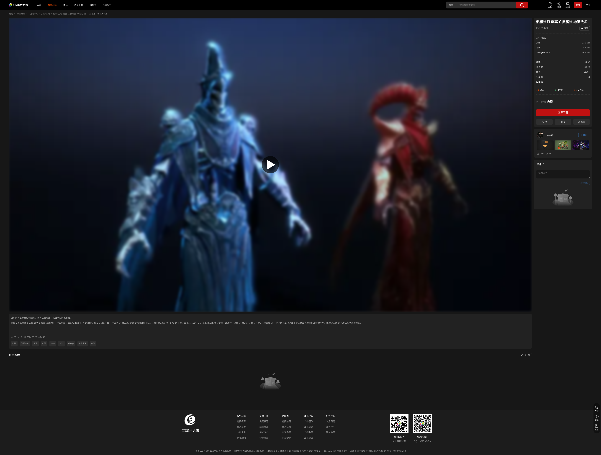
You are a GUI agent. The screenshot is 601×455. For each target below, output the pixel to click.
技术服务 (107, 5)
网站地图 (330, 432)
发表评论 (584, 183)
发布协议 (308, 438)
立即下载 (563, 112)
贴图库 (93, 5)
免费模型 (241, 421)
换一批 (527, 355)
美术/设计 (264, 432)
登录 (578, 5)
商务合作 (330, 427)
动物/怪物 (241, 438)
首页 (39, 5)
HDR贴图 (286, 432)
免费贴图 (286, 421)
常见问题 (330, 421)
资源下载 (78, 5)
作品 (65, 5)
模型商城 (52, 5)
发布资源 (308, 427)
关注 (585, 135)
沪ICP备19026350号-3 (395, 451)
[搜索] (522, 5)
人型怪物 (45, 14)
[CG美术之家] (18, 5)
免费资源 (263, 421)
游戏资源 (263, 438)
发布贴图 (308, 432)
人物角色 (33, 14)
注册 (588, 5)
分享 (583, 122)
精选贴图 (286, 427)
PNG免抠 (286, 438)
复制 (586, 28)
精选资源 (263, 427)
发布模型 (308, 421)
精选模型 (241, 427)
